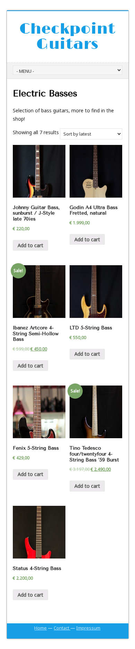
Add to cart (30, 245)
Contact (62, 628)
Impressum (88, 628)
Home (40, 628)
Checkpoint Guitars (67, 37)
